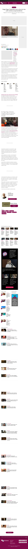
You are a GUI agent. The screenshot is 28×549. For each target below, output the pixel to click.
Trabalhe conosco (12, 543)
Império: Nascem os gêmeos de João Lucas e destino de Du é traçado (3, 243)
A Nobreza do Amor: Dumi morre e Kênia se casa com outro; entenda (12, 362)
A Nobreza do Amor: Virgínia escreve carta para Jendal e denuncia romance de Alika (12, 432)
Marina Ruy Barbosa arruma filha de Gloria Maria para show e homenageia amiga (8, 302)
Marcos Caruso (12, 63)
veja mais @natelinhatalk (9, 287)
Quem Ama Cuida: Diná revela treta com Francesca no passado (12, 464)
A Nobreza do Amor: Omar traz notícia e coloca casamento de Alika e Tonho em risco (12, 338)
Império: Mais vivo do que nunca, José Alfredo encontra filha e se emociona (7, 243)
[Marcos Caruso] (4, 195)
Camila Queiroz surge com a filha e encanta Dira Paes (8, 315)
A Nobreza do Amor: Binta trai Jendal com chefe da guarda (12, 471)
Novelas (15, 3)
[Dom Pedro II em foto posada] (7, 228)
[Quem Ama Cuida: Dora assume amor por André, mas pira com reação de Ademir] (3, 501)
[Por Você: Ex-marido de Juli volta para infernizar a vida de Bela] (3, 487)
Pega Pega (15, 52)
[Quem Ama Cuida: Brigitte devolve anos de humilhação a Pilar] (3, 375)
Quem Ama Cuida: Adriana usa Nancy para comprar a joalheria (12, 520)
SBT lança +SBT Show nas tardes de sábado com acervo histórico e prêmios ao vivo (5, 87)
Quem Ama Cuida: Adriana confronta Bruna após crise (12, 393)
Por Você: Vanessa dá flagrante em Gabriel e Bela (12, 456)
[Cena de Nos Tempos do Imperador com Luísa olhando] (16, 228)
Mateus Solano (14, 212)
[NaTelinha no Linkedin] (22, 542)
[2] (3, 300)
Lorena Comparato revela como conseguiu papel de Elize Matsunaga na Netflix (8, 270)
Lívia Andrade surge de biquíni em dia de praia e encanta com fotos (8, 296)
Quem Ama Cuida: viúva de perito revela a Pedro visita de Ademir (12, 527)
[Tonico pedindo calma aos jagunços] (12, 238)
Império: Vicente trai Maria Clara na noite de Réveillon (11, 232)
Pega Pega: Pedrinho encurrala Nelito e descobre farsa (2, 233)
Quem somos (12, 540)
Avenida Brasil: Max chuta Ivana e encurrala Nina (12, 369)
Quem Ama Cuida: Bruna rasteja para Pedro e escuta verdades (12, 330)
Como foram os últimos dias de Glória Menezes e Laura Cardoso (11, 86)
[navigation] (8, 3)
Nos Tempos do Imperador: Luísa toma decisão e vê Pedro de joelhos (16, 232)
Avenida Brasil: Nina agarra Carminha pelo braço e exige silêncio (12, 439)
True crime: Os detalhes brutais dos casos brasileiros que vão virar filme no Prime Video (8, 322)
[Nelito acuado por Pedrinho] (3, 228)
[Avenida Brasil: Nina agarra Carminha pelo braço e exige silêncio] (3, 438)
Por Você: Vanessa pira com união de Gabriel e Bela (12, 425)
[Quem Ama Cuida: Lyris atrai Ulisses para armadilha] (3, 494)
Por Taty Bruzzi (3, 44)
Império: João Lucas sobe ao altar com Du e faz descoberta (16, 243)
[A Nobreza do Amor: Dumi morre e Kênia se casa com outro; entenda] (3, 361)
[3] (3, 307)
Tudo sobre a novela (14, 206)
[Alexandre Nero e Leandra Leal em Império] (7, 238)
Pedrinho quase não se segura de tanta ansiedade (9, 94)
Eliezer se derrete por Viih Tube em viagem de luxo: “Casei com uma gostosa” (8, 309)
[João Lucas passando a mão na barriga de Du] (16, 238)
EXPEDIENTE (11, 541)
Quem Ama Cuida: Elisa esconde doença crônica (11, 407)
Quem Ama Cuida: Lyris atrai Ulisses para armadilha (12, 495)
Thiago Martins (4, 212)
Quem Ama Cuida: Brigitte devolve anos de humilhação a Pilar (12, 376)
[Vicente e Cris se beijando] (12, 228)
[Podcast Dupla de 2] (23, 542)
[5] (3, 320)
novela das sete (4, 213)
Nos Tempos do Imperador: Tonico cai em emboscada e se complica (11, 243)
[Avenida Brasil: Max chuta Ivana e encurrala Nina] (3, 368)
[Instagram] (8, 197)
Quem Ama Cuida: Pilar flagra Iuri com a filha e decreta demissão (12, 401)
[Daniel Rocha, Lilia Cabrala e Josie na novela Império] (3, 238)
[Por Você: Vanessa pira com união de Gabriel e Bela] (3, 424)
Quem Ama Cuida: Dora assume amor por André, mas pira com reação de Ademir (12, 502)
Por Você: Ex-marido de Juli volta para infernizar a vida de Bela (12, 488)
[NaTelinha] (3, 3)
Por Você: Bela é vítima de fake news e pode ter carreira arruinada (12, 344)
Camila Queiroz (12, 62)
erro (17, 49)
